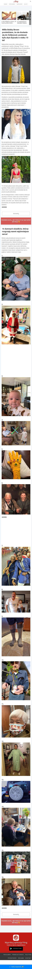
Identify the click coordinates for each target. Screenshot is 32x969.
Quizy (25, 4)
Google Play (17, 948)
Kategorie (19, 4)
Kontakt (28, 958)
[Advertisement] (16, 358)
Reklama (21, 958)
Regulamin (7, 954)
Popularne (12, 4)
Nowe (5, 4)
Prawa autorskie (18, 954)
